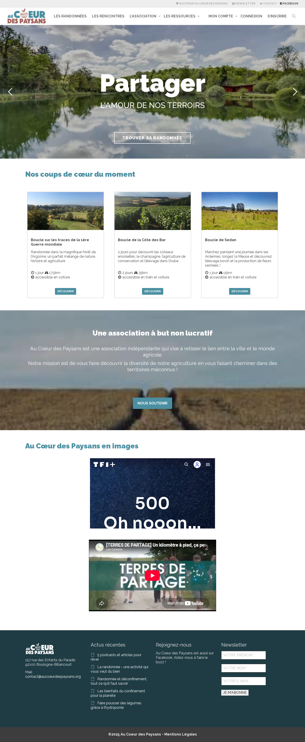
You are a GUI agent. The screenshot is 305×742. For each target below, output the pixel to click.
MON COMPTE (221, 16)
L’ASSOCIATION (143, 16)
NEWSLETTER (245, 3)
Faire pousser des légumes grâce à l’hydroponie (116, 705)
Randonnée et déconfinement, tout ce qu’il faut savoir (119, 681)
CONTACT (269, 3)
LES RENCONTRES (108, 16)
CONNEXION (251, 16)
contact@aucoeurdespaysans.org (53, 676)
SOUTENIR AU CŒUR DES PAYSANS (203, 3)
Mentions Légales (180, 734)
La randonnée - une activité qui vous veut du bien (119, 669)
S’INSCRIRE (277, 16)
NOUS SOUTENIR (152, 403)
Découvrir (65, 291)
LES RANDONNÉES (70, 16)
